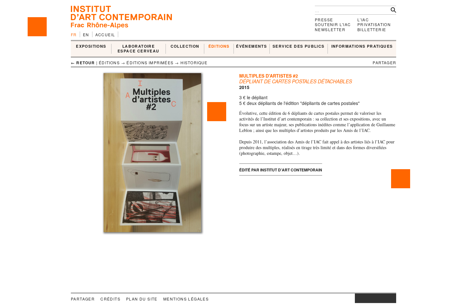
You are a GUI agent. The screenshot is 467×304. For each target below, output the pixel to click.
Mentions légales (186, 298)
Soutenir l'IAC (333, 24)
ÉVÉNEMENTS (251, 46)
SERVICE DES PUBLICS (299, 46)
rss (391, 298)
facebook (364, 298)
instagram (358, 298)
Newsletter (330, 29)
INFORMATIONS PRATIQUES (362, 46)
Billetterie (371, 29)
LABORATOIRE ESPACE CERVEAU (138, 49)
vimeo (382, 298)
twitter (372, 298)
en (86, 34)
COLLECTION (185, 46)
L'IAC (363, 19)
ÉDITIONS (219, 46)
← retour (83, 63)
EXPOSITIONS (91, 46)
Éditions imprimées (149, 62)
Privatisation (374, 24)
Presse (324, 19)
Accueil (105, 34)
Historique (194, 62)
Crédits (110, 298)
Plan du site (142, 298)
